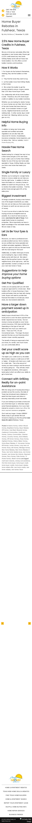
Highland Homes (7, 441)
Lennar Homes (14, 445)
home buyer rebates (21, 465)
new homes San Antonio (15, 454)
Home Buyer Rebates (8, 443)
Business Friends (16, 814)
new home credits (20, 467)
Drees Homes (24, 439)
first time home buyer (8, 463)
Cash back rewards (8, 461)
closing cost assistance (22, 461)
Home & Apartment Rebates (16, 787)
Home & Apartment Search (16, 799)
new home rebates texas (14, 452)
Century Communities (14, 434)
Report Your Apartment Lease (16, 803)
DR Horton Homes (13, 439)
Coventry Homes (12, 436)
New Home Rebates (8, 450)
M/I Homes (14, 447)
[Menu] (29, 15)
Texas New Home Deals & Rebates (16, 791)
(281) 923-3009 (11, 14)
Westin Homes (16, 458)
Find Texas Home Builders (16, 795)
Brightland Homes (13, 428)
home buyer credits (8, 465)
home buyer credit (22, 463)
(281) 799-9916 (11, 10)
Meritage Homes (24, 447)
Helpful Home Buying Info (16, 807)
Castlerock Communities (9, 432)
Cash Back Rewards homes (18, 430)
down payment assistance (10, 410)
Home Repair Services (16, 811)
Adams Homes (12, 426)
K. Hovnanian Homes (23, 443)
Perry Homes (11, 456)
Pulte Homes (20, 456)
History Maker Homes (20, 441)
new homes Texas (17, 469)
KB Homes (5, 445)
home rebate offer (7, 467)
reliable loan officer (21, 408)
